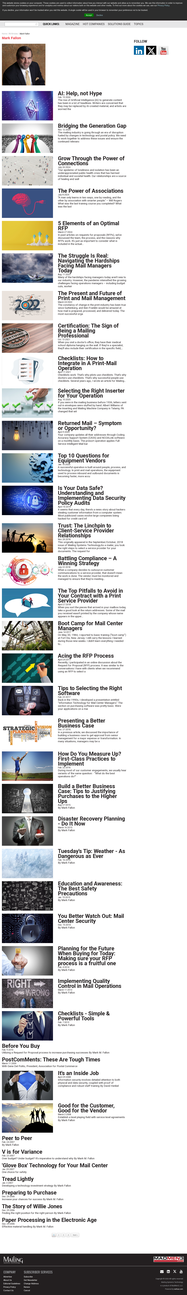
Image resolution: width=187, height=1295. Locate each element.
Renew (27, 1287)
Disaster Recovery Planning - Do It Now (91, 821)
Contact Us (8, 1290)
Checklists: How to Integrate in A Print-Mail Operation (87, 363)
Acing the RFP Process (86, 656)
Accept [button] (89, 15)
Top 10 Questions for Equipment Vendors (83, 458)
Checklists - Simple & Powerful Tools (84, 1016)
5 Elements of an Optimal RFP (88, 226)
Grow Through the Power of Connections (91, 161)
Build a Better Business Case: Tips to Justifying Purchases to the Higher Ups (87, 793)
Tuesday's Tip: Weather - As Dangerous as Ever (91, 853)
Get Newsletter (30, 1280)
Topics (138, 24)
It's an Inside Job (78, 1073)
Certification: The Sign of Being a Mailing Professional (88, 331)
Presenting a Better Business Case (81, 723)
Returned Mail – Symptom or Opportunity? (90, 425)
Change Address (31, 1283)
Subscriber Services (38, 1272)
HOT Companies (94, 24)
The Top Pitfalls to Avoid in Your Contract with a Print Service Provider (90, 596)
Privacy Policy (163, 5)
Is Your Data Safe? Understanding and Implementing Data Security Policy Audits (92, 495)
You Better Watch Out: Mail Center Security (91, 918)
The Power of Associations (90, 191)
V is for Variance (22, 1152)
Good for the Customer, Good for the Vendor (86, 1108)
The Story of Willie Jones (32, 1206)
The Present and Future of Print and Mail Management (91, 295)
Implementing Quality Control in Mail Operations (89, 983)
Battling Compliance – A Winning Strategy (87, 561)
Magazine (72, 24)
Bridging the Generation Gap (92, 126)
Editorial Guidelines (11, 1283)
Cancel (27, 1290)
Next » (75, 1235)
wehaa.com (178, 1289)
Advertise (7, 1276)
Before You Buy (21, 1046)
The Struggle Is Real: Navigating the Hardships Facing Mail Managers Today (89, 263)
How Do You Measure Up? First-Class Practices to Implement (89, 759)
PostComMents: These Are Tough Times (51, 1059)
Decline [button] (99, 15)
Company (9, 1272)
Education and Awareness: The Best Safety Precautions (90, 888)
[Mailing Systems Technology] (14, 1260)
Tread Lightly (18, 1179)
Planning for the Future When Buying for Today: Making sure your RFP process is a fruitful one (87, 956)
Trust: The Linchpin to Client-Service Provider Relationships (86, 530)
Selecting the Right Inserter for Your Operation (91, 393)
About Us (7, 1280)
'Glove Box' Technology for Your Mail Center (55, 1165)
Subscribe (28, 1276)
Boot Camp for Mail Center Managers (90, 626)
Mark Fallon (11, 38)
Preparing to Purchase (29, 1192)
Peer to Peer (17, 1138)
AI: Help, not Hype (80, 93)
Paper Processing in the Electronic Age (49, 1220)
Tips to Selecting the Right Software (90, 690)
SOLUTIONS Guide (119, 24)
